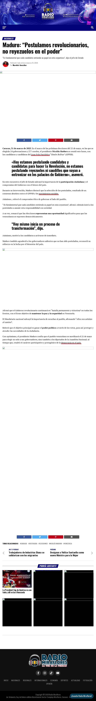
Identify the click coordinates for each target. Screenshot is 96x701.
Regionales (27, 680)
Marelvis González (20, 65)
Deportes (64, 680)
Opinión (49, 683)
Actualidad (75, 680)
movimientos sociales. (49, 193)
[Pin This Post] (55, 140)
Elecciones (44, 544)
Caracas (24, 544)
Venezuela (68, 544)
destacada (33, 544)
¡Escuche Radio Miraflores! (81, 696)
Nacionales (15, 680)
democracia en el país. (71, 342)
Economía (54, 680)
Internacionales (40, 680)
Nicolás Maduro (56, 544)
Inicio (6, 680)
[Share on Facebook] (24, 140)
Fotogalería (87, 680)
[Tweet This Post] (40, 140)
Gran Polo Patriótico (40, 154)
